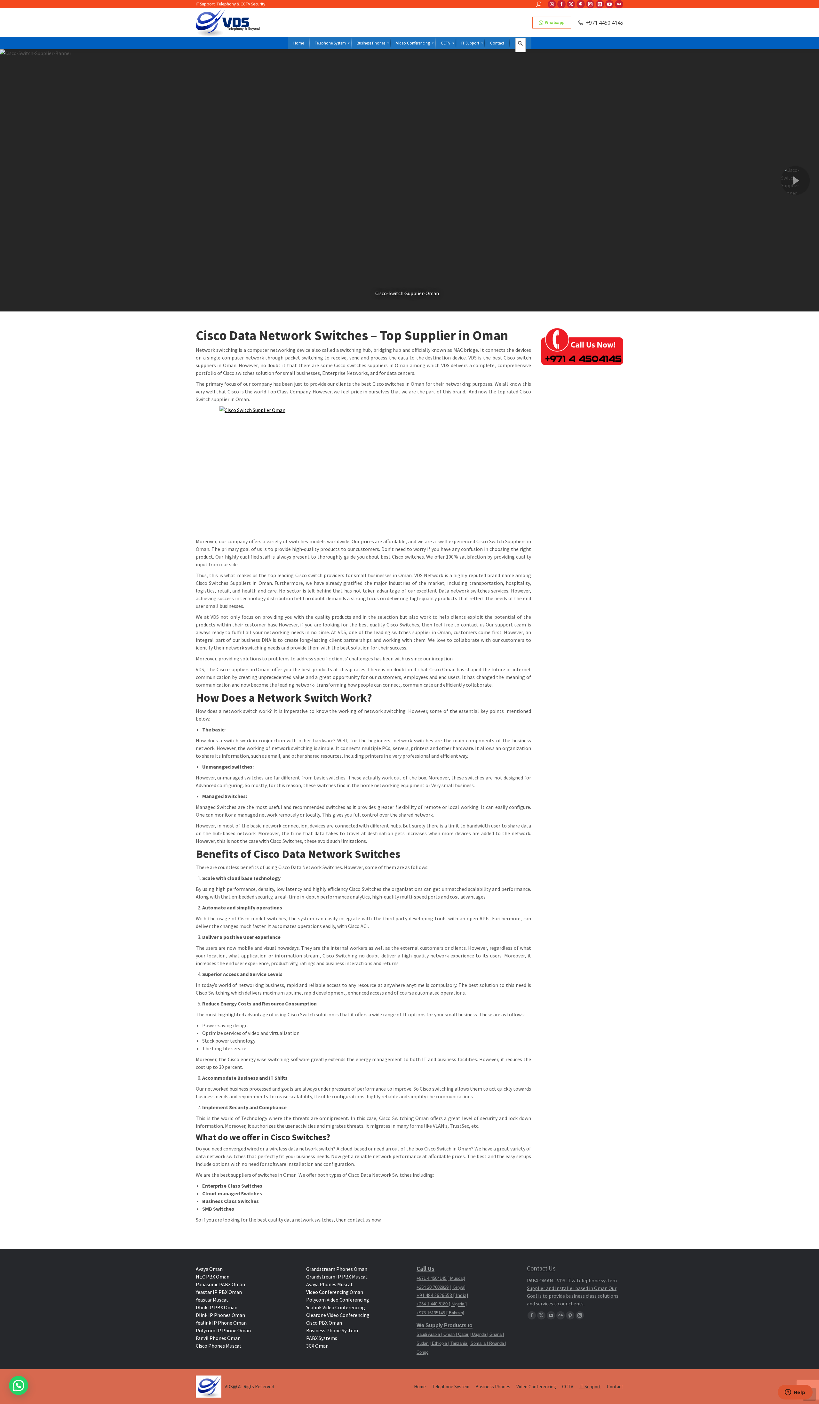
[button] (18, 1385)
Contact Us (541, 1268)
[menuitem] (298, 43)
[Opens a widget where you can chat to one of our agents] (795, 1393)
